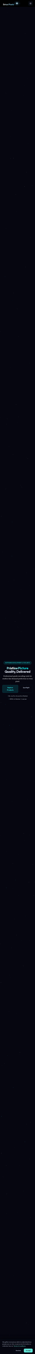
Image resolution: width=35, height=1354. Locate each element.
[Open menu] (30, 3)
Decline (18, 1350)
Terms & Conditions (20, 1346)
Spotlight (26, 688)
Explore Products (10, 689)
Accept (28, 1350)
